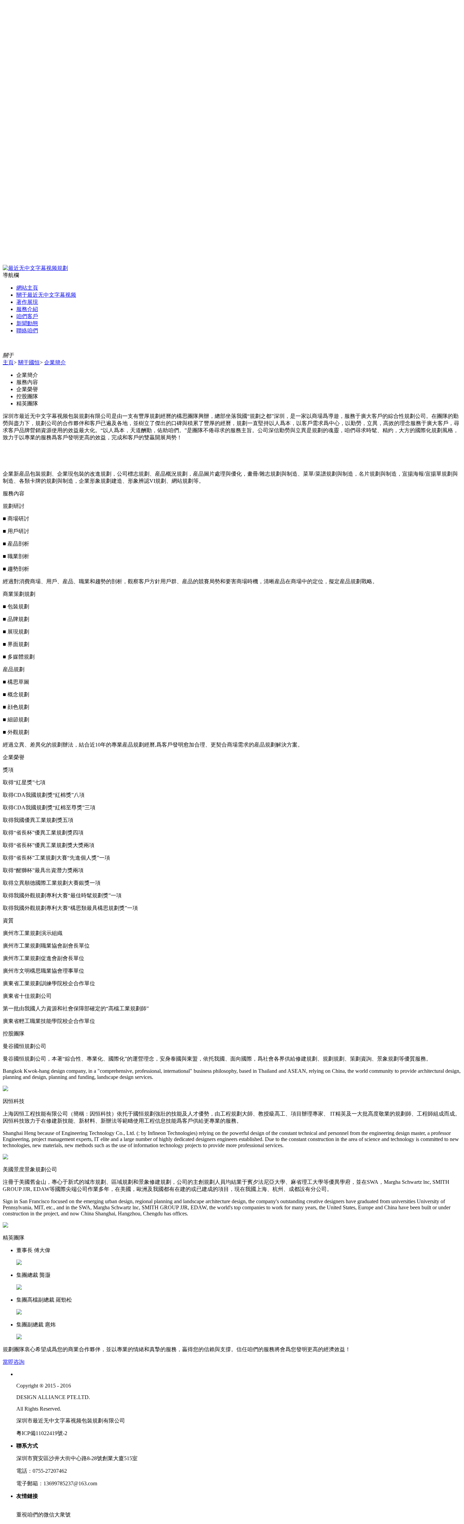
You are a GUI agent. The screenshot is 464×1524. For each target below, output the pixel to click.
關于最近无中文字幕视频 (46, 295)
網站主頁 (27, 288)
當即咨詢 (13, 1362)
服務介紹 (27, 309)
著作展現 (27, 302)
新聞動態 (27, 323)
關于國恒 (29, 362)
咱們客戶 (27, 316)
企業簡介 (55, 362)
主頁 (8, 362)
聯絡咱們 (27, 330)
